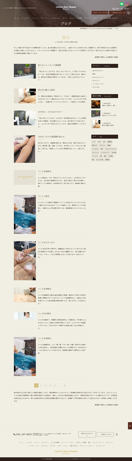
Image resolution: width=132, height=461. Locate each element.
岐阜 (102, 149)
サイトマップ (100, 446)
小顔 (101, 156)
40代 (104, 141)
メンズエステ (95, 149)
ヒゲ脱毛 (110, 156)
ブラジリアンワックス (110, 149)
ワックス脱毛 (43, 196)
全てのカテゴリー (98, 71)
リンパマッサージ (105, 152)
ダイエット (96, 80)
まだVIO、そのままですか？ (50, 112)
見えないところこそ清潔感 (49, 65)
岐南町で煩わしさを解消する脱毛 (106, 57)
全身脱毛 (107, 159)
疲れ (93, 159)
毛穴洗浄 (114, 152)
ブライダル (96, 87)
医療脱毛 (109, 141)
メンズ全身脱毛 (44, 171)
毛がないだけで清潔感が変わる (51, 136)
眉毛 (105, 156)
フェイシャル (95, 152)
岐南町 (109, 145)
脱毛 (94, 74)
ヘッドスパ (95, 156)
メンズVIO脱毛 (44, 313)
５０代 (99, 141)
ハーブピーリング (98, 84)
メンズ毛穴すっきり (46, 242)
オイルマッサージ (98, 77)
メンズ (93, 141)
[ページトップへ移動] (117, 434)
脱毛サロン (95, 145)
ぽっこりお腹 (99, 159)
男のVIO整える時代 (46, 90)
